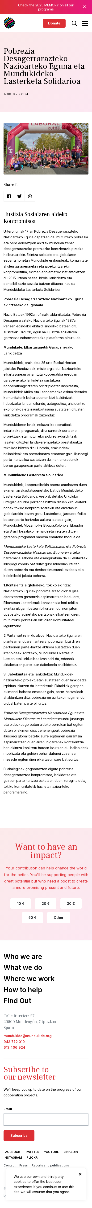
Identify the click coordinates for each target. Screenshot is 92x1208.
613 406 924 (14, 1047)
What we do (23, 967)
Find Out (17, 1000)
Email (8, 1109)
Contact (9, 1165)
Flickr (32, 1157)
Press (23, 1165)
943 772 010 (14, 1042)
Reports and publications (50, 1165)
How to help (23, 990)
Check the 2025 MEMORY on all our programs (46, 7)
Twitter (32, 1152)
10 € (20, 903)
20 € (46, 903)
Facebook (12, 1152)
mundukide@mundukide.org (28, 1036)
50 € (32, 917)
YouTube (51, 1152)
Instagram (13, 1157)
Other (58, 917)
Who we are (23, 956)
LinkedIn (71, 1152)
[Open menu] (85, 23)
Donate (54, 23)
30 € (71, 903)
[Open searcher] (74, 23)
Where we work (29, 978)
